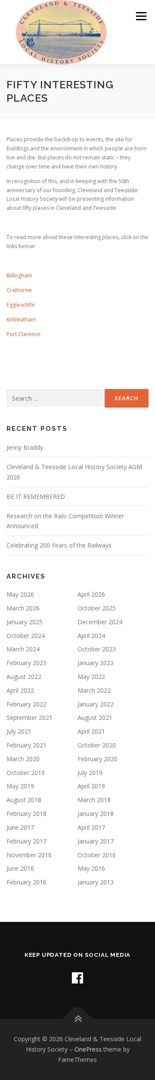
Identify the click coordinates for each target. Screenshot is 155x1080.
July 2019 (90, 773)
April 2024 (91, 636)
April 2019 (91, 786)
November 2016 (29, 855)
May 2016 (91, 868)
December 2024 (100, 622)
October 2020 (97, 745)
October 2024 (25, 636)
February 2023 (26, 663)
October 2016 (97, 855)
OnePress (88, 1049)
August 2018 (23, 800)
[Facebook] (77, 978)
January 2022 (96, 704)
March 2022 (94, 690)
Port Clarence (23, 334)
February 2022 (26, 704)
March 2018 (94, 800)
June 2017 (20, 827)
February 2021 (26, 745)
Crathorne (19, 290)
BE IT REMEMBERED (35, 496)
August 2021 (95, 717)
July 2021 (18, 731)
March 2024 (23, 649)
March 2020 (23, 759)
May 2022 (91, 676)
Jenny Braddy (24, 447)
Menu (140, 16)
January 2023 (96, 663)
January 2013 (96, 882)
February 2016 (26, 882)
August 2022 (23, 676)
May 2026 (20, 594)
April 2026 (91, 594)
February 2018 (26, 813)
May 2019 (20, 786)
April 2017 (91, 827)
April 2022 (20, 690)
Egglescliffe (20, 304)
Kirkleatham (21, 319)
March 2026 (23, 608)
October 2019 (25, 773)
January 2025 (24, 622)
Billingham (19, 275)
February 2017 (26, 841)
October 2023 (97, 649)
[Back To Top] (77, 1019)
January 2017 (96, 841)
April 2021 (91, 731)
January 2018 (96, 813)
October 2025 (97, 608)
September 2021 (29, 717)
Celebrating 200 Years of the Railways (59, 545)
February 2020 (98, 759)
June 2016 (20, 868)
